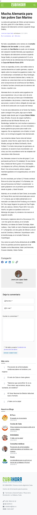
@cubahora (8, 504)
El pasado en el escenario (18, 418)
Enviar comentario (10, 353)
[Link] (17, 262)
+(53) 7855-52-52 (10, 501)
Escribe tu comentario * (10, 316)
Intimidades (14, 435)
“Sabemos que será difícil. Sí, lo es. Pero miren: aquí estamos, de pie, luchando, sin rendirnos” (16, 385)
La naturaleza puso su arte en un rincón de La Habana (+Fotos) (21, 461)
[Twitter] (6, 262)
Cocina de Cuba (16, 424)
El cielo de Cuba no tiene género (18, 377)
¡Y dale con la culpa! (14, 401)
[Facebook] (2, 262)
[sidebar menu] (2, 5)
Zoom (12, 457)
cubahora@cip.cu (10, 506)
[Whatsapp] (13, 262)
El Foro (12, 415)
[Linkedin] (10, 262)
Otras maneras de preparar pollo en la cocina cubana (22, 428)
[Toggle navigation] (34, 5)
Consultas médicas (17, 444)
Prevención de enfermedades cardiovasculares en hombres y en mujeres (16, 369)
